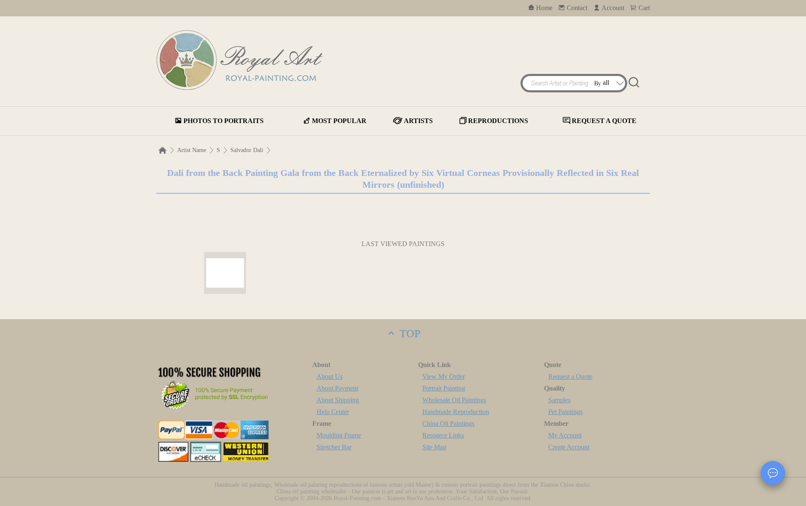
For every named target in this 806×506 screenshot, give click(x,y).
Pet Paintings (565, 411)
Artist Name (191, 150)
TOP (408, 334)
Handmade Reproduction (455, 411)
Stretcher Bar (334, 447)
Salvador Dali (246, 150)
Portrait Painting (443, 388)
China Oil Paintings (448, 423)
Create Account (568, 447)
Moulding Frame (339, 435)
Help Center (333, 411)
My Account (564, 435)
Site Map (434, 447)
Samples (559, 400)
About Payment (337, 388)
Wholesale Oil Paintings (454, 400)
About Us (330, 376)
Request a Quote (570, 376)
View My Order (443, 376)
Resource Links (443, 435)
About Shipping (338, 400)
